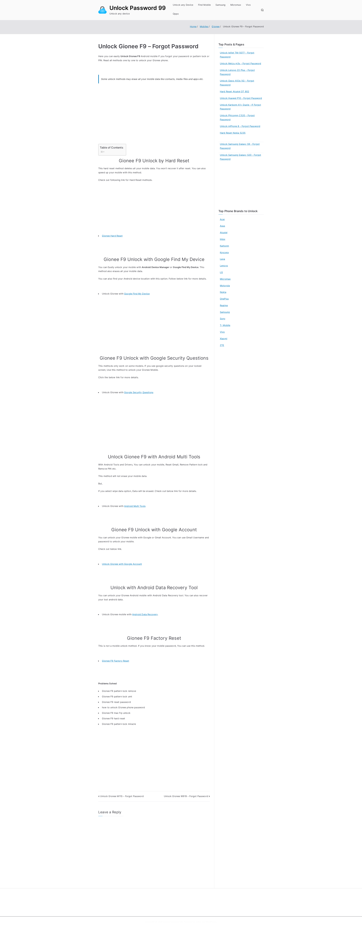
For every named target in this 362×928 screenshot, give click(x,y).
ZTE (222, 345)
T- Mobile (225, 325)
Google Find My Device (137, 293)
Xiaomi (223, 338)
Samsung (220, 4)
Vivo (248, 4)
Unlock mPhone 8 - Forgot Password (240, 126)
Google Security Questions (138, 392)
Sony (222, 318)
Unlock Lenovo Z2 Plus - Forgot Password (237, 72)
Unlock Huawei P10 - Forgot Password (241, 98)
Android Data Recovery (145, 614)
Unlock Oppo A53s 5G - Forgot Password (237, 82)
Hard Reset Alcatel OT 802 (234, 91)
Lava (222, 259)
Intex (222, 239)
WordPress (211, 921)
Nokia (223, 292)
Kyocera (224, 252)
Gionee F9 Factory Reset (115, 660)
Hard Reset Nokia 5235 (232, 132)
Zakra (198, 921)
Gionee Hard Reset (112, 235)
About (187, 898)
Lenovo (224, 265)
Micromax (235, 4)
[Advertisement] (154, 115)
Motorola (225, 285)
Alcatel (223, 232)
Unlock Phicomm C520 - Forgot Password (237, 117)
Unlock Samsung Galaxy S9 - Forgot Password (240, 146)
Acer (222, 219)
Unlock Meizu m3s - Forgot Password (240, 63)
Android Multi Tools (135, 506)
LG (221, 272)
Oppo (176, 13)
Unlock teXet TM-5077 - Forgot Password (237, 54)
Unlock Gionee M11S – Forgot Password (122, 796)
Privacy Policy (191, 905)
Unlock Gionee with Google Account (122, 564)
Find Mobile (204, 4)
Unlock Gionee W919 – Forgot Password (186, 796)
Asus (222, 225)
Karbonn (224, 245)
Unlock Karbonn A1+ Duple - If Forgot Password (240, 106)
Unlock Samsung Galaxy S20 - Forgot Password (240, 156)
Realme (224, 305)
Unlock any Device (183, 4)
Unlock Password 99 (137, 7)
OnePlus (224, 298)
